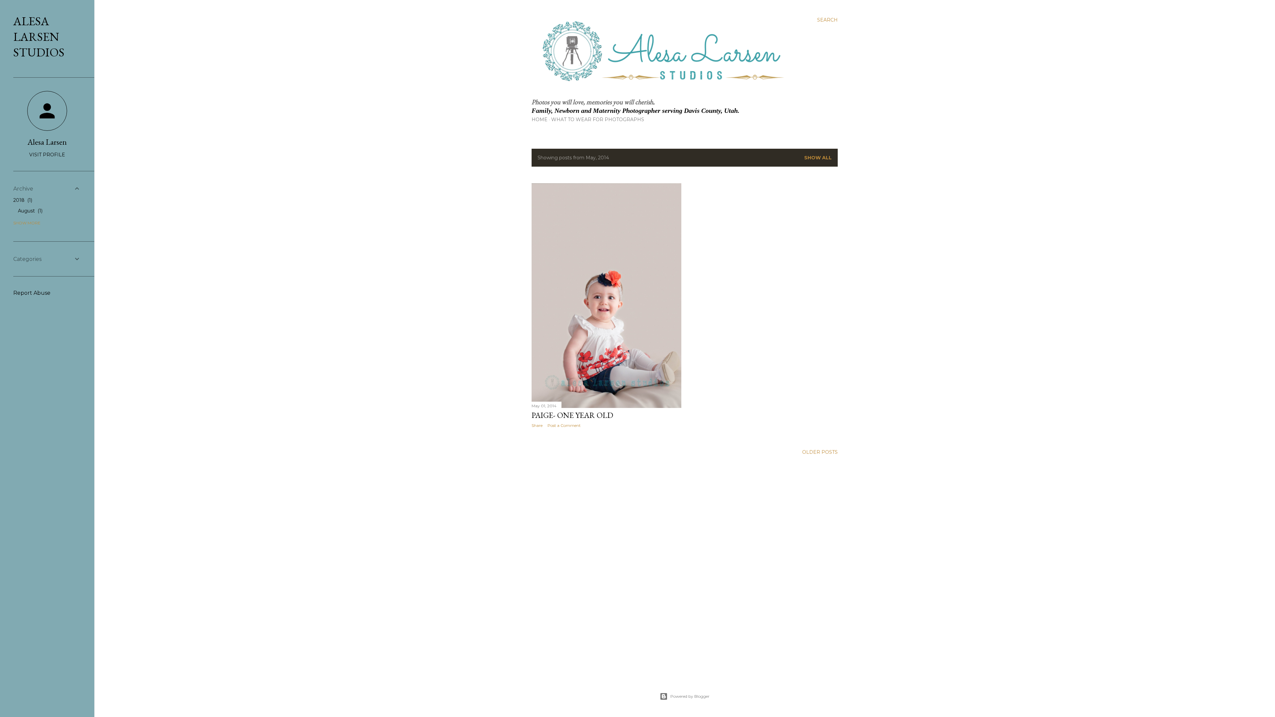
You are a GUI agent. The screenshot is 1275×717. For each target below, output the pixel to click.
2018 (22, 200)
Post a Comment (564, 425)
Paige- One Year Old (572, 415)
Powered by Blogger (690, 696)
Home (540, 119)
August (29, 211)
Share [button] (537, 425)
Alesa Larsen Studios (38, 36)
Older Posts (820, 452)
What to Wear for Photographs (597, 119)
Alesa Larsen (47, 142)
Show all (818, 158)
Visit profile (47, 155)
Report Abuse (31, 293)
